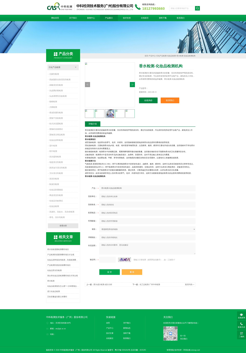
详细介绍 (93, 124)
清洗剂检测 (54, 179)
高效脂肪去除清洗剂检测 (59, 80)
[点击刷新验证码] (124, 260)
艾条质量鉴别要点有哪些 (57, 297)
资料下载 (163, 18)
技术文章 (109, 333)
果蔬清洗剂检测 (56, 195)
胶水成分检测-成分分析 (103, 284)
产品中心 (152, 56)
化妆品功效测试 (56, 201)
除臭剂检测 (54, 184)
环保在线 (187, 350)
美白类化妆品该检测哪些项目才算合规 (62, 276)
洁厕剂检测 (54, 74)
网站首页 (55, 18)
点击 (76, 67)
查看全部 (63, 226)
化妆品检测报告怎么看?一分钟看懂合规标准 (63, 286)
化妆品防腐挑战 (56, 190)
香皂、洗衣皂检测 (57, 217)
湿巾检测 (53, 146)
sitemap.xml (195, 350)
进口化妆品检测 (53, 291)
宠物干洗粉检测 (56, 118)
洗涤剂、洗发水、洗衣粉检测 (61, 212)
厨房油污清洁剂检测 (58, 168)
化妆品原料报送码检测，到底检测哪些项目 (63, 260)
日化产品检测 (54, 67)
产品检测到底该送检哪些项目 (59, 265)
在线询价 (148, 100)
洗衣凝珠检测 (55, 157)
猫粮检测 (53, 102)
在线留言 (145, 18)
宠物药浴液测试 (56, 129)
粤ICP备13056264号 (122, 350)
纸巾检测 (53, 151)
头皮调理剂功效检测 (58, 96)
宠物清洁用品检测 (57, 135)
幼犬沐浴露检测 (56, 124)
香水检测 (50, 281)
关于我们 (73, 18)
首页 (146, 56)
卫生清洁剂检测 (56, 173)
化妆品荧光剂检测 (54, 270)
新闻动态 (126, 328)
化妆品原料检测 (56, 140)
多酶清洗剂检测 (56, 85)
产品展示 (109, 18)
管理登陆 (170, 350)
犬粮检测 (53, 107)
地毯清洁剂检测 (56, 162)
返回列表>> (189, 284)
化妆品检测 (54, 206)
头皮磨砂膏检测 (56, 91)
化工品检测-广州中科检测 (150, 284)
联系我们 (180, 18)
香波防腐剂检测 (56, 113)
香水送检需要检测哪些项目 (58, 249)
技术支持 (127, 18)
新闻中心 (91, 18)
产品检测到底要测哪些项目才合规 (60, 255)
